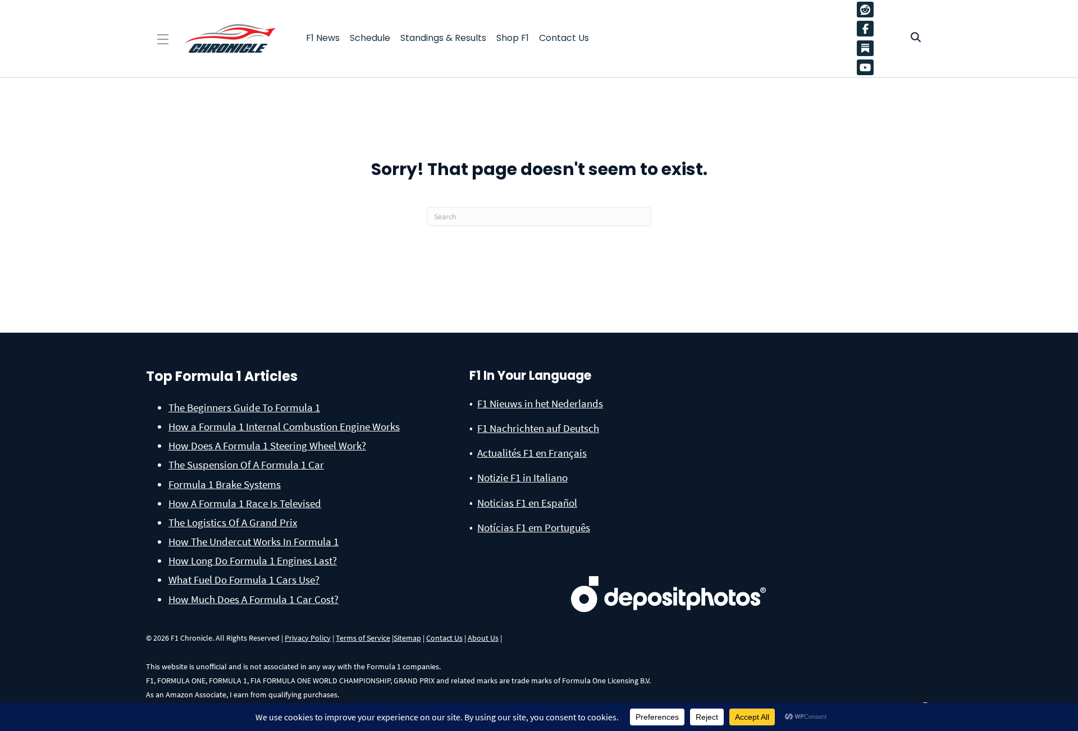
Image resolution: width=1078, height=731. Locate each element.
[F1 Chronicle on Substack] (865, 47)
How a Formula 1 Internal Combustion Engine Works (284, 426)
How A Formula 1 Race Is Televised (244, 503)
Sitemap (407, 638)
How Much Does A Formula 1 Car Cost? (253, 599)
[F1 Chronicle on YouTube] (868, 67)
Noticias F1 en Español (527, 502)
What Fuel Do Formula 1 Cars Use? (243, 579)
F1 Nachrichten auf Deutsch (538, 428)
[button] (162, 39)
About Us (483, 638)
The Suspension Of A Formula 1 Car (246, 464)
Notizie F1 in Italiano (522, 477)
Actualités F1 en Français (532, 452)
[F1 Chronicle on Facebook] (868, 28)
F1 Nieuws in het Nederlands (540, 403)
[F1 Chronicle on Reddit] (868, 9)
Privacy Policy (308, 638)
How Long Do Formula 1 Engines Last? (252, 560)
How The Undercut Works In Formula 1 (253, 541)
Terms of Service (363, 638)
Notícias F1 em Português (533, 527)
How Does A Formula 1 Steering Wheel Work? (267, 445)
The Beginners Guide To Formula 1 (244, 407)
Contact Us (444, 638)
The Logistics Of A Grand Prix (232, 522)
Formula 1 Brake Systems (224, 484)
